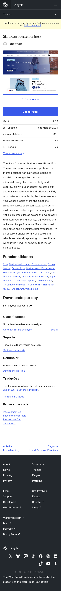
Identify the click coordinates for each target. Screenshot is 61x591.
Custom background (19, 264)
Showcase (38, 464)
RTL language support (23, 280)
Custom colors (38, 264)
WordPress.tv (12, 507)
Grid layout (44, 272)
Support (7, 496)
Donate (38, 502)
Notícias (16, 276)
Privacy (7, 480)
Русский (33, 389)
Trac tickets (9, 423)
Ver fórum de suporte (14, 350)
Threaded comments (14, 284)
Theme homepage (12, 153)
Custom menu (33, 268)
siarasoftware (15, 43)
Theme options (44, 280)
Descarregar (30, 111)
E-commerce (48, 268)
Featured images (11, 272)
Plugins (36, 475)
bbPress (9, 528)
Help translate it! (32, 25)
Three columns (34, 284)
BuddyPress (11, 534)
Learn (6, 491)
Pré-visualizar (30, 99)
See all (54, 329)
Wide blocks (31, 288)
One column (28, 276)
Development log (12, 412)
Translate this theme (13, 396)
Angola (14, 548)
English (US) (9, 389)
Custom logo (18, 268)
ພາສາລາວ (22, 389)
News (6, 469)
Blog (5, 264)
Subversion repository (14, 415)
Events (36, 496)
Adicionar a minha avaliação (17, 329)
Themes (7, 14)
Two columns (17, 288)
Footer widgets (30, 272)
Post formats (41, 276)
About (6, 464)
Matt (7, 523)
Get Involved (39, 491)
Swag (37, 507)
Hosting (7, 475)
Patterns (37, 480)
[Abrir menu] (56, 4)
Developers (9, 502)
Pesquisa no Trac (12, 419)
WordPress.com (13, 517)
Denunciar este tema (14, 370)
